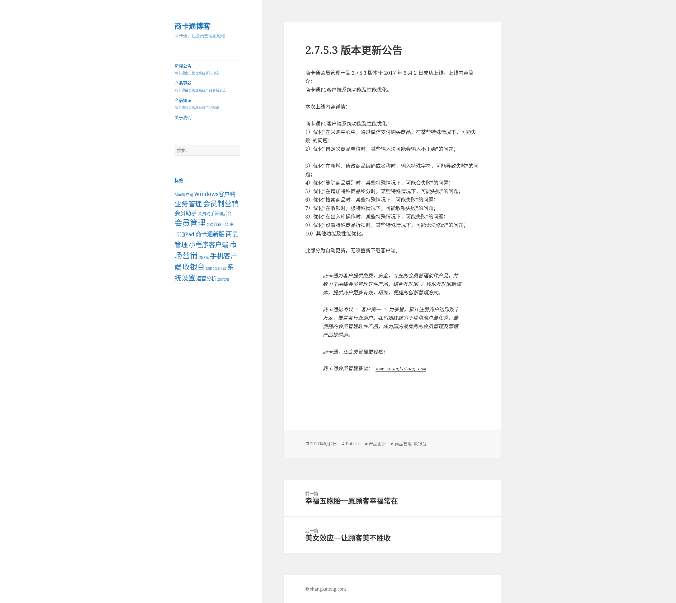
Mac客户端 (184, 194)
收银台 (193, 267)
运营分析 (206, 278)
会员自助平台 (217, 224)
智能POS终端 (216, 268)
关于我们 (183, 117)
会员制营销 (221, 203)
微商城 (204, 257)
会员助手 (186, 213)
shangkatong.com (328, 589)
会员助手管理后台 (215, 213)
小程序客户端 (208, 244)
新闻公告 (197, 69)
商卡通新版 (209, 234)
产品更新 (200, 86)
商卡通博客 (192, 26)
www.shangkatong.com (400, 368)
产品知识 (197, 104)
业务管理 (188, 203)
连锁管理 (223, 279)
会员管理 (190, 222)
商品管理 (403, 444)
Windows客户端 (214, 194)
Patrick (353, 444)
